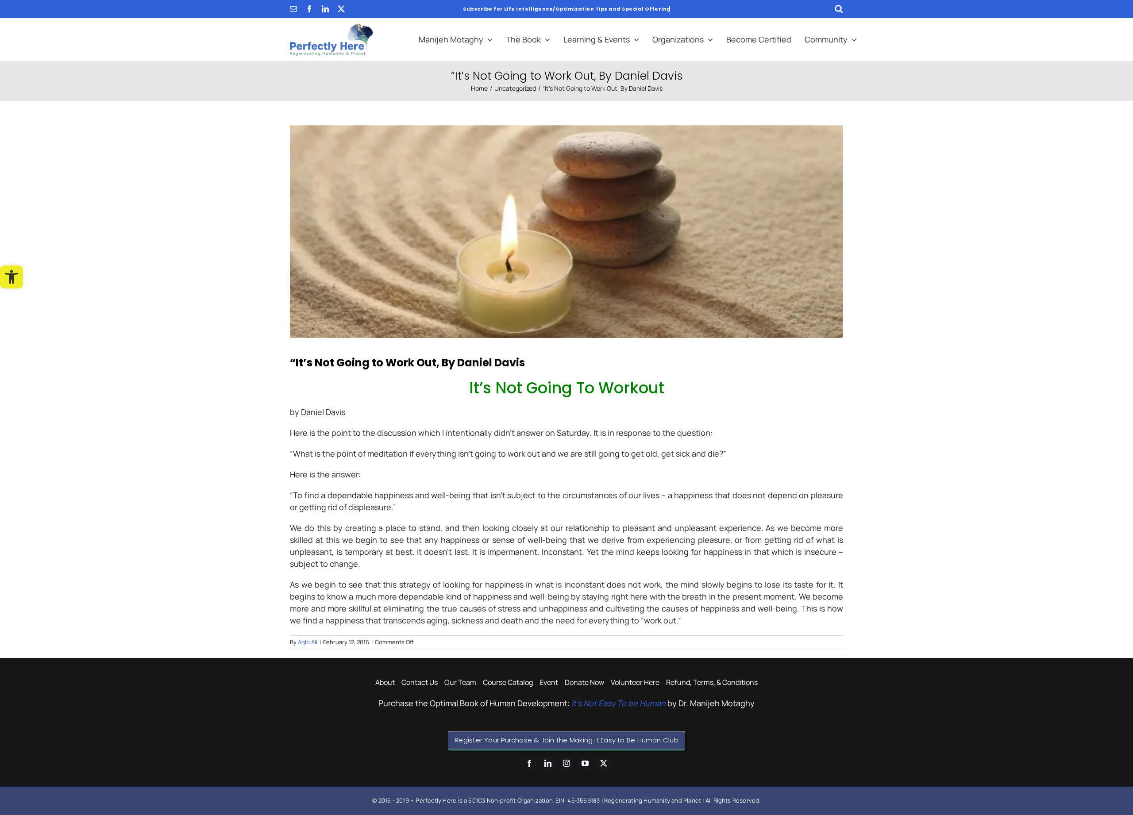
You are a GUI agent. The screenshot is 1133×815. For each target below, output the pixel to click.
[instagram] (566, 763)
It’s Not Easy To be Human (618, 703)
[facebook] (309, 8)
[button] (11, 276)
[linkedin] (325, 8)
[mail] (293, 8)
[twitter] (341, 8)
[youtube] (585, 763)
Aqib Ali (307, 642)
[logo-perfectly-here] (331, 27)
